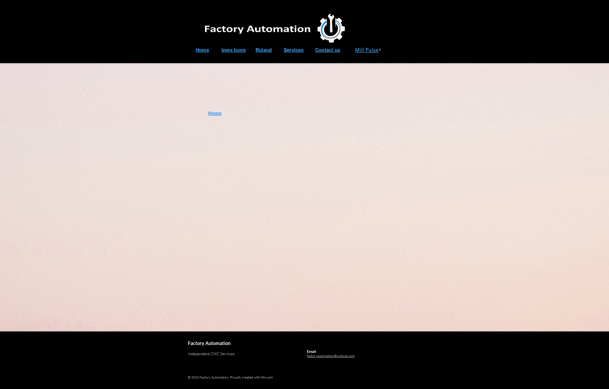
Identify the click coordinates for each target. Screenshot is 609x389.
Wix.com (267, 377)
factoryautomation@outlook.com (331, 356)
